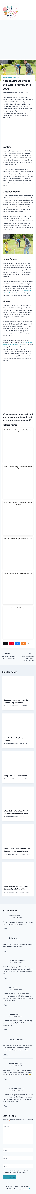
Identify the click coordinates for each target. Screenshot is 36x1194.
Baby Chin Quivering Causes (15, 776)
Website (6, 1166)
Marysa (11, 987)
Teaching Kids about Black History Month (9, 656)
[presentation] (18, 686)
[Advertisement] (18, 38)
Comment (7, 1126)
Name (6, 1150)
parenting (16, 77)
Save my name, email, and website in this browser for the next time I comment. (17, 1171)
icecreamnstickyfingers (10, 92)
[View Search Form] (32, 1)
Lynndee (12, 1014)
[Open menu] (32, 11)
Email (5, 1158)
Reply (5, 928)
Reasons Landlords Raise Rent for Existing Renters (27, 657)
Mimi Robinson (14, 1039)
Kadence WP (25, 1189)
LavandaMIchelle (15, 960)
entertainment (7, 77)
